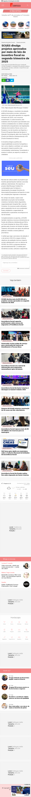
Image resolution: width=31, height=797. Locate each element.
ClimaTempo (27, 484)
